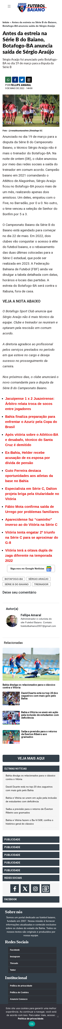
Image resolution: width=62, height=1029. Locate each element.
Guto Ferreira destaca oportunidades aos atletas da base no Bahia (29, 476)
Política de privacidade (21, 986)
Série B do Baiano (17, 584)
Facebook (15, 950)
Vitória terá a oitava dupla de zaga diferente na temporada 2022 (29, 555)
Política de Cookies (19, 992)
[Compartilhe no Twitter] (22, 80)
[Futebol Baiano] (32, 7)
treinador (41, 584)
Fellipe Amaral (21, 85)
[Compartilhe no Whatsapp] (8, 80)
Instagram (15, 956)
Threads (14, 963)
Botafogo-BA (14, 579)
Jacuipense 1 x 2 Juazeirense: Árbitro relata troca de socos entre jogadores (29, 404)
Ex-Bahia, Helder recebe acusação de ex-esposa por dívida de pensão (27, 458)
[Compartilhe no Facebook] (15, 80)
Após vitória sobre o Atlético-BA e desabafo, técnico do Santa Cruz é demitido (31, 440)
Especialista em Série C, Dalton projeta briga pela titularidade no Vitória (32, 494)
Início (6, 22)
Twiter (13, 970)
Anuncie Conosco (18, 999)
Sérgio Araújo (38, 579)
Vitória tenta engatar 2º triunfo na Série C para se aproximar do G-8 (31, 537)
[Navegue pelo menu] (9, 6)
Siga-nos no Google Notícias (27, 568)
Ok (31, 1023)
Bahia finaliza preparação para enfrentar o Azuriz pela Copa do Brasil (31, 422)
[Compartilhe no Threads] (29, 80)
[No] (57, 1016)
